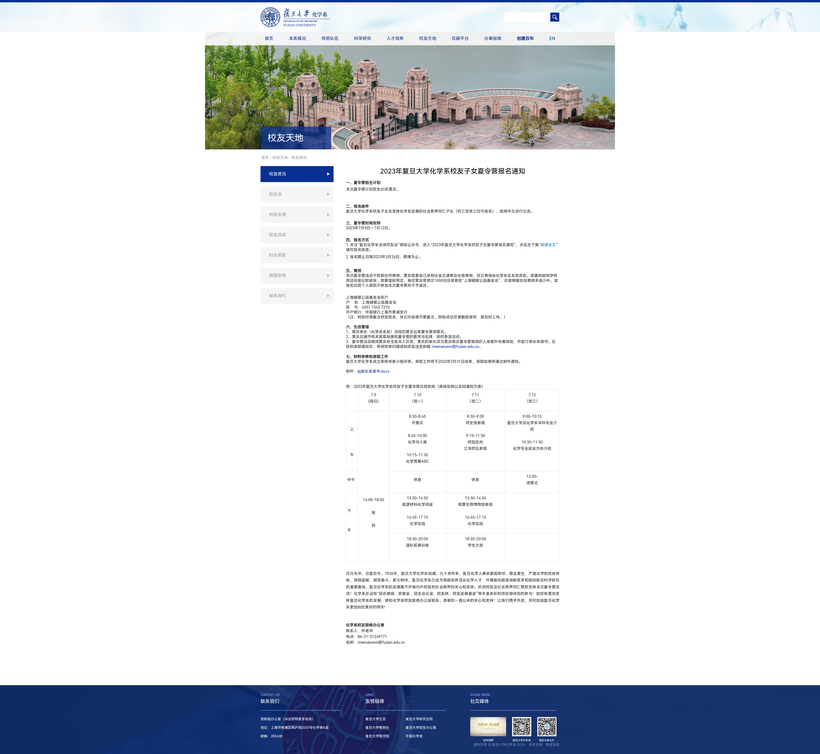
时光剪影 (277, 255)
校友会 (275, 194)
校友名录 (277, 214)
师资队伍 (329, 38)
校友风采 (277, 234)
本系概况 (297, 38)
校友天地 (427, 38)
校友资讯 (299, 157)
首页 (269, 38)
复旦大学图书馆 (377, 736)
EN (552, 38)
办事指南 (492, 38)
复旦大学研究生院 (419, 719)
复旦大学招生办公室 (421, 728)
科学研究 (362, 38)
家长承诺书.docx (375, 371)
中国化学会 (414, 736)
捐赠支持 (277, 275)
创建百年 (525, 38)
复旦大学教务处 (377, 728)
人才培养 (395, 38)
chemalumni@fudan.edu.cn (455, 346)
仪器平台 (460, 38)
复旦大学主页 (375, 719)
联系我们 (277, 295)
